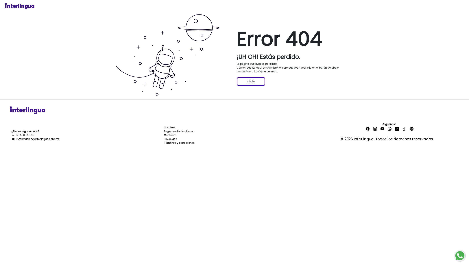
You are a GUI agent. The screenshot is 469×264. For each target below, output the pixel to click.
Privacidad (170, 139)
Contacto (170, 135)
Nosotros (169, 127)
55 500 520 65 (24, 135)
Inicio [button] (251, 81)
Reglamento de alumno (179, 131)
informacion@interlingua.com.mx (37, 139)
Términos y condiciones (179, 143)
